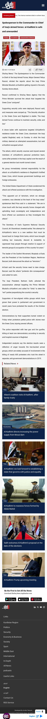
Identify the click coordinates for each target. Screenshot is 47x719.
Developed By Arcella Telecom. (23, 710)
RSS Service (8, 702)
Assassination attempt (27, 37)
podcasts (7, 670)
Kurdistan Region (10, 622)
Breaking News (9, 15)
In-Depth (7, 661)
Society (6, 642)
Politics (6, 37)
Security (7, 632)
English (6, 688)
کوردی (5, 693)
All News (7, 666)
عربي (5, 683)
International (9, 656)
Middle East (8, 651)
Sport (5, 646)
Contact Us (8, 698)
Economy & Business (12, 637)
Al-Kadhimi (14, 37)
